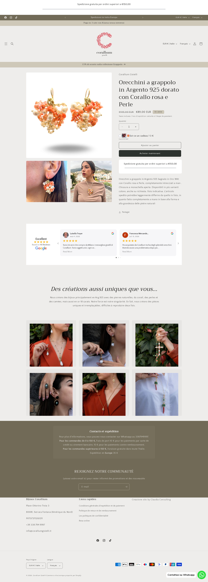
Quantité (122, 121)
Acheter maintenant (150, 153)
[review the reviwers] (112, 234)
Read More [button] (67, 251)
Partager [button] (126, 212)
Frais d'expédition (139, 116)
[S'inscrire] (126, 486)
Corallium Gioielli (39, 575)
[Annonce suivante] (143, 17)
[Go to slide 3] (120, 257)
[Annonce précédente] (65, 17)
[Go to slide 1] (116, 257)
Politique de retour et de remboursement (97, 511)
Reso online (84, 521)
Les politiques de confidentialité (93, 516)
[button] (6, 44)
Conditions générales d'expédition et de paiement (102, 506)
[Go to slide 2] (118, 257)
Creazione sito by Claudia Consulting (151, 499)
